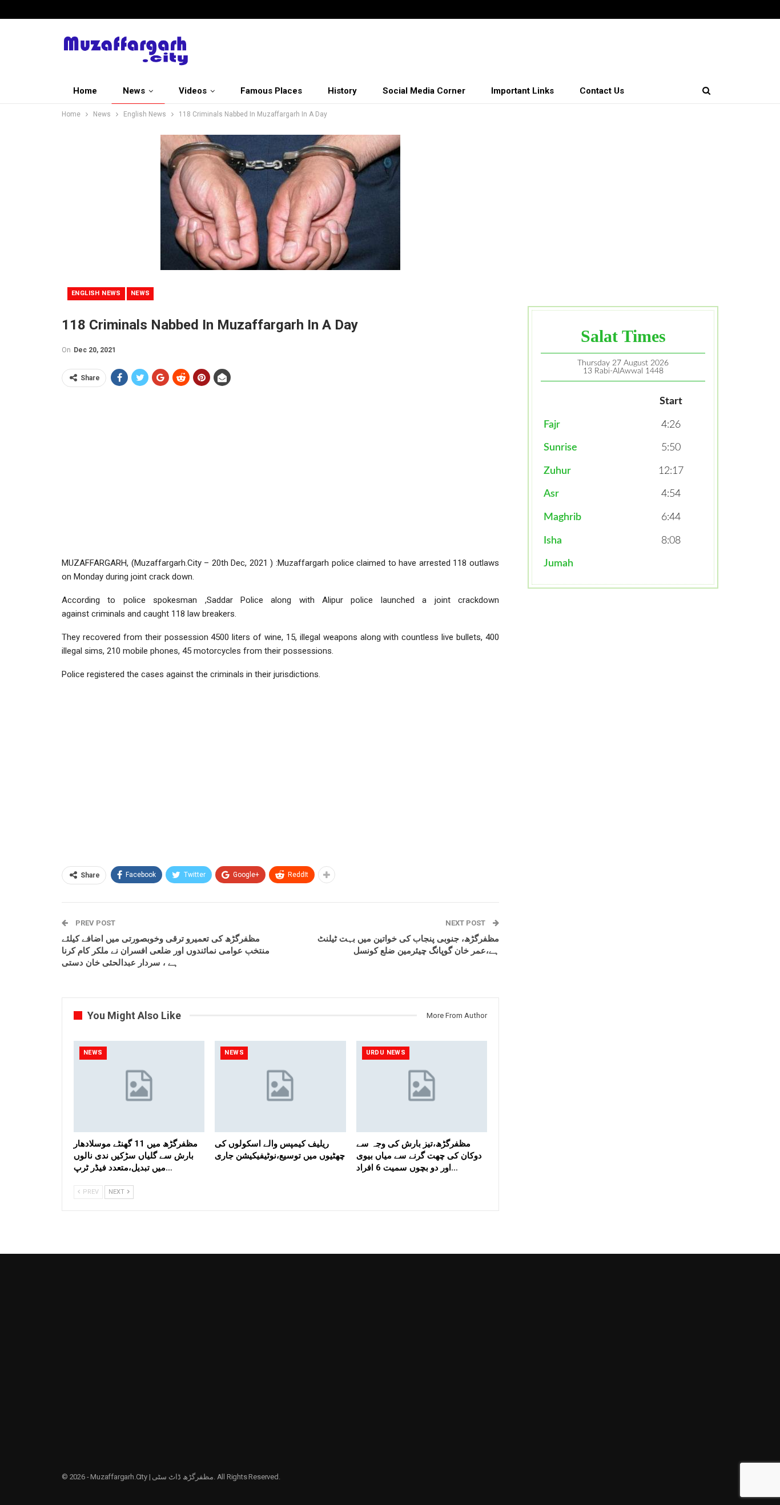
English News (96, 293)
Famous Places (271, 91)
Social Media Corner (424, 91)
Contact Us (602, 91)
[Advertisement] (280, 476)
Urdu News (386, 1052)
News (134, 91)
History (342, 91)
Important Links (522, 91)
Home (85, 91)
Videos (193, 91)
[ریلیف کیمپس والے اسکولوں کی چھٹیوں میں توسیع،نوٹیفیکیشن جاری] (280, 1087)
